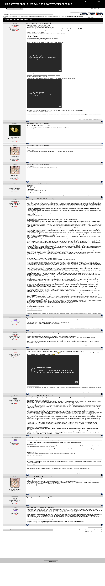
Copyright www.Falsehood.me (51, 560)
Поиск (97, 12)
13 (51, 496)
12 (51, 477)
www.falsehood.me (34, 16)
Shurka (15, 145)
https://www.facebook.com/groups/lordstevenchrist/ (39, 111)
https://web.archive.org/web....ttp (34, 215)
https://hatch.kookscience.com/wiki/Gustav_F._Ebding (40, 519)
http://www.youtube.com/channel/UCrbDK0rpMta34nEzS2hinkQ (42, 167)
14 (53, 507)
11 (51, 437)
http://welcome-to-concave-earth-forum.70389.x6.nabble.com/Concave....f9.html (46, 33)
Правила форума (91, 12)
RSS (99, 1)
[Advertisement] (49, 545)
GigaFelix (14, 123)
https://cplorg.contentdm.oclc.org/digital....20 (37, 522)
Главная (10, 8)
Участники (83, 12)
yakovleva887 (14, 395)
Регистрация (16, 8)
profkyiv (15, 23)
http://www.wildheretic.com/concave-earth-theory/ (38, 26)
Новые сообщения (74, 12)
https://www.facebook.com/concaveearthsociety (38, 39)
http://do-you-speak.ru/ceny (63, 127)
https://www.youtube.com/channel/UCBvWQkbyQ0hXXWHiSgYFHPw (43, 75)
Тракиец (15, 507)
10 (53, 395)
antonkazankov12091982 (15, 317)
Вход (21, 8)
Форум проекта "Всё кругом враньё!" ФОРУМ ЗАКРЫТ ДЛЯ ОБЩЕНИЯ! (16, 16)
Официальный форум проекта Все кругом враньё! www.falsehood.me (52, 16)
